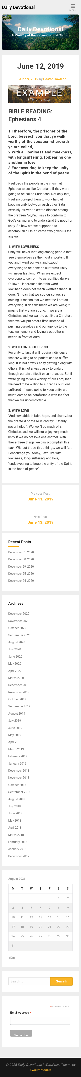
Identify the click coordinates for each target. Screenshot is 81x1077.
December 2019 (18, 685)
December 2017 (18, 856)
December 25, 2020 (21, 573)
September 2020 (19, 635)
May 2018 (14, 820)
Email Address (20, 1013)
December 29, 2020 (21, 566)
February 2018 (17, 842)
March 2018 (16, 835)
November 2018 (18, 777)
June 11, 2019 (41, 499)
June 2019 (15, 728)
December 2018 (18, 770)
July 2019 (14, 720)
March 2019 (16, 749)
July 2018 (14, 806)
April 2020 (15, 671)
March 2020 (16, 678)
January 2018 (17, 849)
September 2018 (19, 792)
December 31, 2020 (21, 552)
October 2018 (17, 785)
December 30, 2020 (21, 559)
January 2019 (17, 763)
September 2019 (19, 706)
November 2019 (18, 692)
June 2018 (15, 813)
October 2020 (17, 628)
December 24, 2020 (21, 580)
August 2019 (16, 713)
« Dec (11, 957)
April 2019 (15, 742)
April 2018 (15, 827)
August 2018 (16, 799)
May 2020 (14, 663)
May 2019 (14, 735)
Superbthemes (40, 1070)
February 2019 (17, 756)
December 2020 (18, 613)
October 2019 (17, 699)
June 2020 (15, 656)
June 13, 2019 (41, 522)
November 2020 (18, 621)
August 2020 (16, 642)
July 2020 (14, 649)
